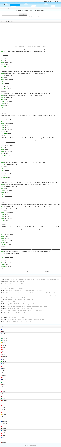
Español (4, 426)
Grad (39, 10)
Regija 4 (9, 8)
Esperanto (4, 361)
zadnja (37, 272)
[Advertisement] (30, 34)
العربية (3, 333)
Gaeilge (3, 386)
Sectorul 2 (7, 58)
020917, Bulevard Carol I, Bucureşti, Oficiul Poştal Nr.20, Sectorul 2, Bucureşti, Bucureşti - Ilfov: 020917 (27, 49)
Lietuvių (3, 398)
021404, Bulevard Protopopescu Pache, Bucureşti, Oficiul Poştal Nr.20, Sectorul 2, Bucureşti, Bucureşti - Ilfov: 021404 (30, 226)
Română (4, 414)
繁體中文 (4, 347)
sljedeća (58, 272)
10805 (2, 321)
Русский (4, 416)
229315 (3, 286)
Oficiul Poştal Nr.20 (9, 57)
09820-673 (4, 292)
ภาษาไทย (4, 433)
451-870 (3, 310)
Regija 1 (22, 10)
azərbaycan (4, 338)
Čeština (3, 352)
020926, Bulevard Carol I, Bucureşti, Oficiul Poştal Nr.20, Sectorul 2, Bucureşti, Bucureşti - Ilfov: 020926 (27, 93)
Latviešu (4, 396)
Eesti (3, 363)
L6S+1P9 (3, 283)
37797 (2, 315)
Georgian (4, 375)
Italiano (3, 389)
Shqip (3, 331)
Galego (3, 372)
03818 (2, 299)
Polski (3, 409)
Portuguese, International (7, 412)
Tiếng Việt (4, 439)
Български (4, 340)
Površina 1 (43, 10)
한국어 (3, 393)
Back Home (46, 1)
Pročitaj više (3, 68)
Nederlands (4, 356)
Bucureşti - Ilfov (8, 62)
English (3, 359)
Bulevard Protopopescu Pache (12, 208)
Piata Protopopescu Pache (11, 164)
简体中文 (4, 345)
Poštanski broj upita (15, 4)
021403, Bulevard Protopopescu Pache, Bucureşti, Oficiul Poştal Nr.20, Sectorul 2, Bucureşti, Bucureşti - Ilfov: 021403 (30, 204)
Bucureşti (5, 55)
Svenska (4, 430)
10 (49, 272)
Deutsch (4, 377)
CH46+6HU (4, 295)
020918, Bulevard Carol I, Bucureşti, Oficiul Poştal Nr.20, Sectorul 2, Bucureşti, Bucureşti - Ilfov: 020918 (27, 71)
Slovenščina (4, 423)
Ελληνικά (4, 379)
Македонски (4, 400)
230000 (3, 304)
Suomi (3, 368)
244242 (3, 306)
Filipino (3, 366)
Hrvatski (3, 349)
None (2, 281)
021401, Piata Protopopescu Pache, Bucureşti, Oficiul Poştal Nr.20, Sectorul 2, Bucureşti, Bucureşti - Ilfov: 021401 (29, 160)
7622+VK (3, 297)
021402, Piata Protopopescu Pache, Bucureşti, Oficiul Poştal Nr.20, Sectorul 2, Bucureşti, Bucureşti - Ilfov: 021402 (29, 182)
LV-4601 (3, 301)
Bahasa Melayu (5, 402)
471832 (3, 290)
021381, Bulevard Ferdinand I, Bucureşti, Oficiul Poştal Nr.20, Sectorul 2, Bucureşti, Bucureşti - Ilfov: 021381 (28, 115)
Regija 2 (26, 10)
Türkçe (3, 435)
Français (4, 370)
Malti (3, 405)
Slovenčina (4, 421)
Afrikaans (4, 329)
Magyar (3, 382)
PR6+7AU (3, 319)
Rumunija (4, 5)
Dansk (3, 354)
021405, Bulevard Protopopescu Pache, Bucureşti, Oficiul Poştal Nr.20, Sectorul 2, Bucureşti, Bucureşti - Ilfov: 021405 (30, 249)
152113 (3, 279)
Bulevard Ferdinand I (10, 119)
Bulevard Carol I (9, 53)
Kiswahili (4, 428)
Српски (3, 419)
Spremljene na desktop (55, 1)
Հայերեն (4, 335)
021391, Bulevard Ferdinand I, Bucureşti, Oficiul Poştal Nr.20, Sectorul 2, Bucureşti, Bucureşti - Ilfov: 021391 (28, 137)
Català (3, 342)
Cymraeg (4, 442)
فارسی (3, 407)
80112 (2, 288)
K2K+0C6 (3, 317)
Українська (4, 437)
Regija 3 (31, 10)
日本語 (3, 391)
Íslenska (4, 384)
